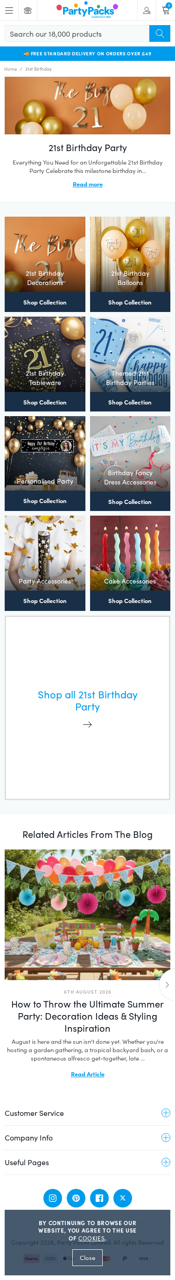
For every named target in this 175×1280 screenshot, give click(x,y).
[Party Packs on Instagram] (52, 1198)
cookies (91, 1238)
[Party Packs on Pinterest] (76, 1198)
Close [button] (87, 1257)
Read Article (88, 1073)
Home (10, 69)
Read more (88, 183)
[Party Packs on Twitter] (122, 1198)
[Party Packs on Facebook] (99, 1198)
